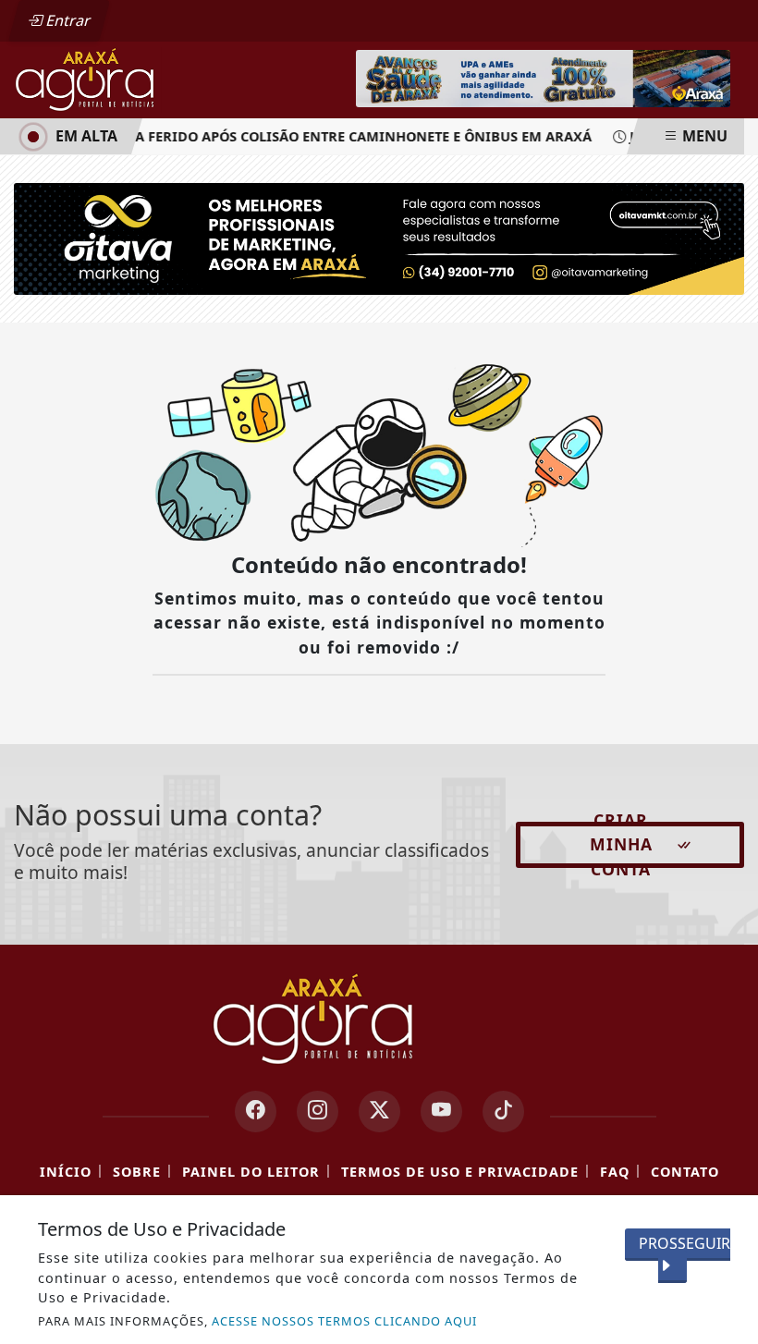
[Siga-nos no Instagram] (317, 1111)
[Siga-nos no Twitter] (379, 1111)
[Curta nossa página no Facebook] (255, 1111)
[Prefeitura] (543, 77)
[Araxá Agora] (131, 78)
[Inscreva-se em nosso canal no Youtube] (441, 1111)
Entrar (66, 20)
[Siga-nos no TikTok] (503, 1111)
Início (66, 1171)
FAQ (615, 1171)
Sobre (137, 1171)
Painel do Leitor (251, 1171)
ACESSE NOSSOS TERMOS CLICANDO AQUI (344, 1321)
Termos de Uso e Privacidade (460, 1171)
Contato (685, 1171)
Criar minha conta (621, 845)
